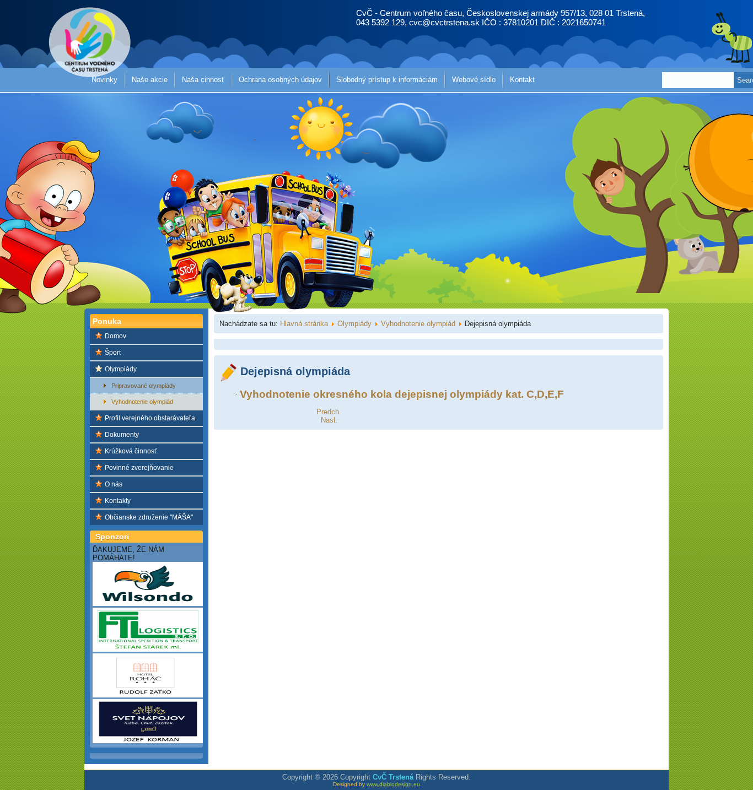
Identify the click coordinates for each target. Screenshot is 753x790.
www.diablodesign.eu (393, 784)
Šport (113, 352)
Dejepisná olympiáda (295, 371)
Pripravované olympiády (143, 385)
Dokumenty (122, 435)
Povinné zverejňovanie (139, 468)
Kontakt (522, 79)
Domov (115, 336)
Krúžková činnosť (131, 451)
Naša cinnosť (203, 79)
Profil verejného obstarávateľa (150, 418)
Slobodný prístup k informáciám (387, 79)
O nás (113, 484)
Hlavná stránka (304, 324)
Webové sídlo (474, 79)
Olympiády (121, 369)
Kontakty (118, 501)
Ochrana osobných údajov (280, 79)
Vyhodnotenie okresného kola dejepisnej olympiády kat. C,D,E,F (402, 394)
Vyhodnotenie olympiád (142, 401)
